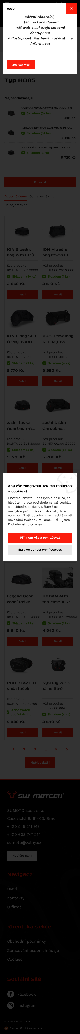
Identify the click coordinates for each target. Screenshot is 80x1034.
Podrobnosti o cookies (25, 524)
